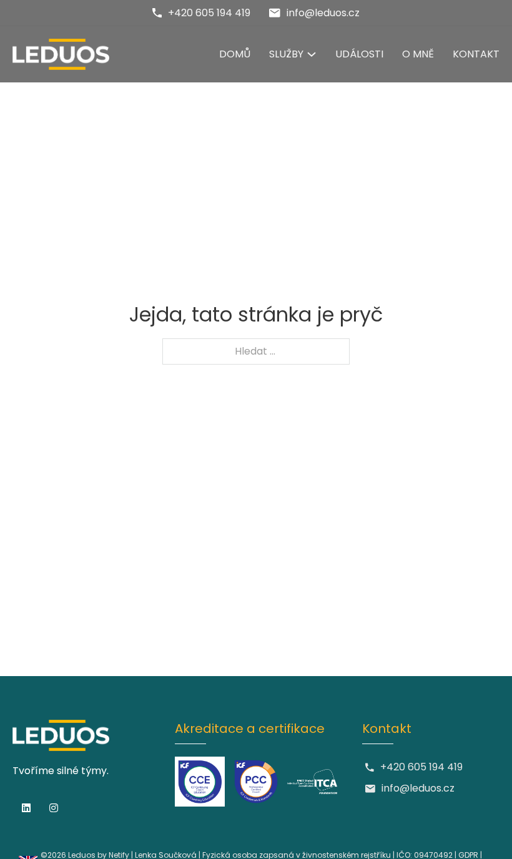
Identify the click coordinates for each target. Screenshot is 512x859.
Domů (234, 54)
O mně (418, 54)
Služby (286, 54)
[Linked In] (26, 808)
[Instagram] (53, 808)
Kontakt (476, 54)
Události (359, 54)
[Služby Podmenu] (312, 54)
